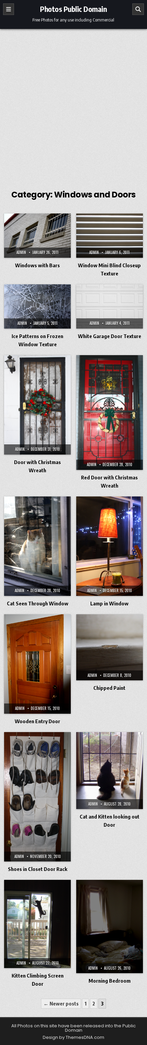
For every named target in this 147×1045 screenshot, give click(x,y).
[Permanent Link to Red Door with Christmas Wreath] (109, 412)
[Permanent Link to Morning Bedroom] (109, 926)
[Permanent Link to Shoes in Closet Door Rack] (37, 797)
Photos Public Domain (73, 9)
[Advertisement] (73, 105)
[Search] (138, 9)
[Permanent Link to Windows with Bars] (37, 235)
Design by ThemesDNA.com (73, 1037)
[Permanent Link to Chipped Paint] (109, 647)
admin (21, 252)
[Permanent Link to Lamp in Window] (109, 546)
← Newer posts (61, 1003)
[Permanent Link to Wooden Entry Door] (37, 664)
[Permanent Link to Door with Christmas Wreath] (37, 405)
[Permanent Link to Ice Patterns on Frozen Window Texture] (37, 306)
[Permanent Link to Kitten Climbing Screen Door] (37, 924)
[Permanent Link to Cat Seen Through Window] (37, 546)
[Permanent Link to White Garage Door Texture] (109, 306)
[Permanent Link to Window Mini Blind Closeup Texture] (109, 235)
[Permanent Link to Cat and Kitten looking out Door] (109, 770)
